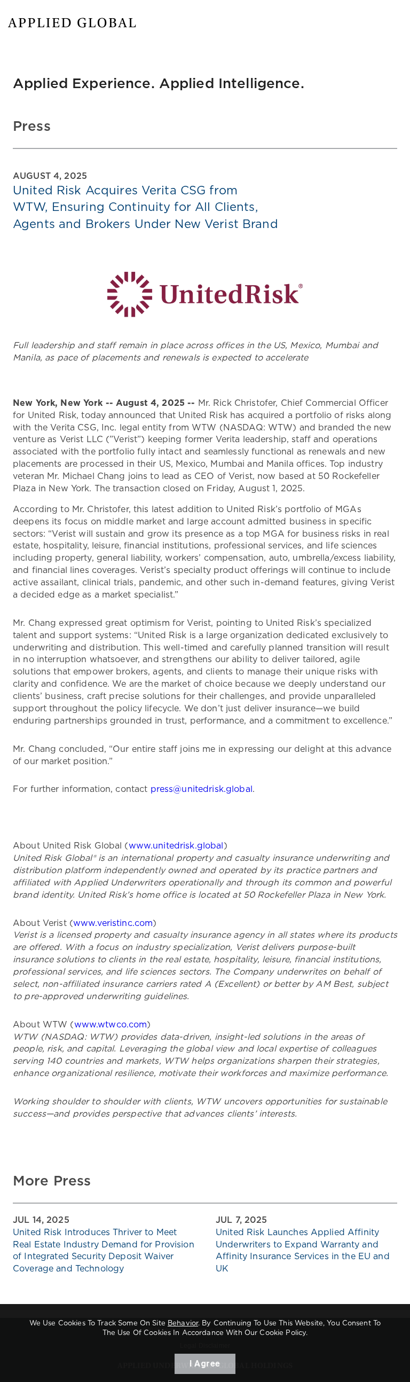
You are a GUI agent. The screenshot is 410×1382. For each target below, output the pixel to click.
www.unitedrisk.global (176, 846)
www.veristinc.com (113, 923)
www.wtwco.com (110, 1024)
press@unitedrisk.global (202, 789)
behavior (183, 1323)
